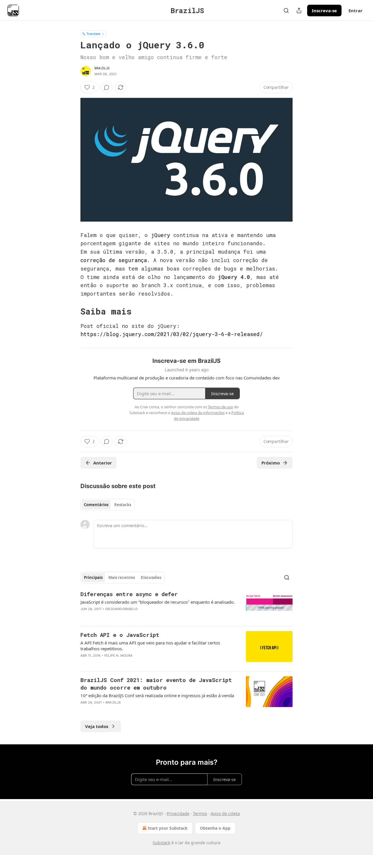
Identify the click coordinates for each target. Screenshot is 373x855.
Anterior (102, 463)
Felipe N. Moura (118, 655)
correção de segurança (113, 260)
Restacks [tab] (122, 504)
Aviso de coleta (225, 813)
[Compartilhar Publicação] (299, 10)
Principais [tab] (93, 577)
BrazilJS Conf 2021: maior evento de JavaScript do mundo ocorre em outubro (156, 683)
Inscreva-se (324, 10)
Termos (200, 813)
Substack (161, 842)
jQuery (160, 235)
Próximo (270, 463)
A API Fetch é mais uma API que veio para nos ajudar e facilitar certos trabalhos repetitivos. (150, 645)
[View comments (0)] (106, 87)
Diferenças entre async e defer (129, 594)
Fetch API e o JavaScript (119, 634)
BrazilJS (102, 68)
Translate (93, 33)
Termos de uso (220, 406)
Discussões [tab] (151, 577)
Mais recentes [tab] (121, 577)
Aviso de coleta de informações (198, 412)
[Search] (286, 10)
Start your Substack (168, 828)
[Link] (72, 311)
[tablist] (107, 504)
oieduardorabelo (121, 609)
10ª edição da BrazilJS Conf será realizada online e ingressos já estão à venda (157, 695)
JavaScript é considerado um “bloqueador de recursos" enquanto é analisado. (157, 602)
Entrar (356, 10)
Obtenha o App (215, 828)
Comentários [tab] (96, 504)
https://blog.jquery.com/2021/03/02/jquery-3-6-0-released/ (171, 334)
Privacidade (178, 813)
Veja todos (96, 726)
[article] (186, 606)
